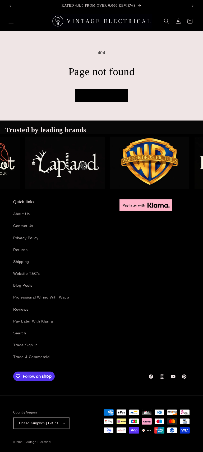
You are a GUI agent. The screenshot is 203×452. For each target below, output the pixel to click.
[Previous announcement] (10, 6)
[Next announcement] (193, 6)
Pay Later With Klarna (33, 321)
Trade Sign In (25, 345)
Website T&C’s (26, 273)
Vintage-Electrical (38, 442)
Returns (20, 250)
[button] (11, 21)
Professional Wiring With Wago (41, 297)
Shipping (21, 261)
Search (19, 333)
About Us (21, 214)
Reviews (20, 309)
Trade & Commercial (31, 357)
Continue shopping (101, 95)
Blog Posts (23, 285)
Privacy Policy (25, 238)
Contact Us (23, 226)
